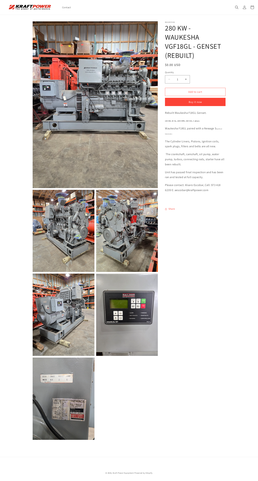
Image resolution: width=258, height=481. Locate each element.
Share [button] (171, 208)
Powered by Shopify (143, 473)
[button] (237, 7)
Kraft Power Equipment (123, 473)
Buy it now (195, 102)
